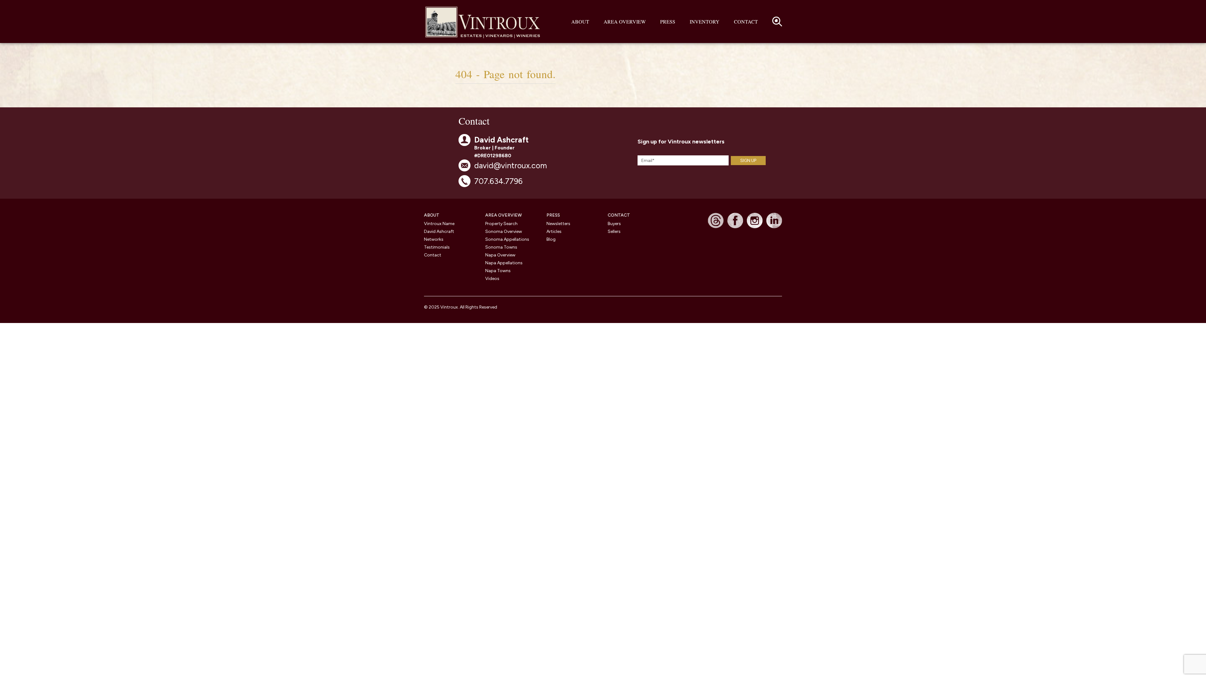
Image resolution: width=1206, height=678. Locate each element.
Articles (554, 231)
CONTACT (619, 215)
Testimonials (437, 247)
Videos (492, 278)
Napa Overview (500, 255)
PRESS (553, 215)
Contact (746, 21)
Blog (551, 239)
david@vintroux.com (510, 165)
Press (667, 21)
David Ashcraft (439, 231)
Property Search (501, 223)
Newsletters (558, 223)
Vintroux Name (439, 223)
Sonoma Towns (501, 247)
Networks (433, 239)
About (580, 21)
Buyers (614, 223)
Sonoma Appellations (507, 239)
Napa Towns (498, 270)
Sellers (614, 231)
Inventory (705, 21)
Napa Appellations (504, 263)
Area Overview (625, 21)
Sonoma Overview (503, 231)
